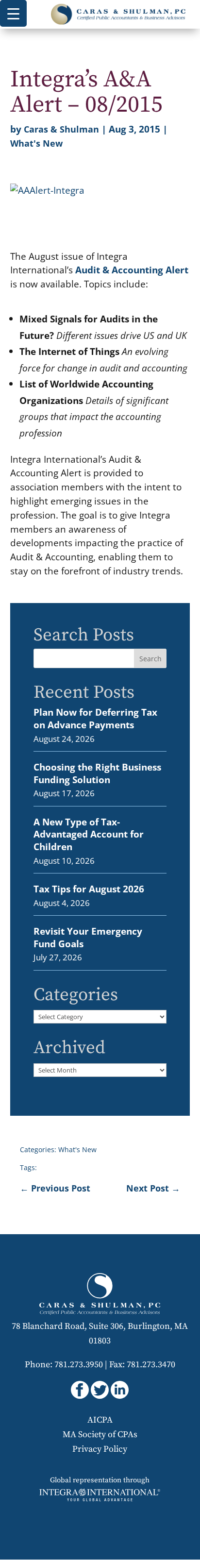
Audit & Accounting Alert (131, 269)
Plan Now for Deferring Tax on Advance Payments (95, 718)
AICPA (100, 1420)
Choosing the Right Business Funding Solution (97, 773)
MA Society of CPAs (100, 1434)
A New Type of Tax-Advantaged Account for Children (88, 834)
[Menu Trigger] (13, 13)
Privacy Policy (99, 1449)
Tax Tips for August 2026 (88, 888)
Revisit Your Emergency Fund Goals (87, 937)
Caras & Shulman (61, 129)
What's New (36, 143)
